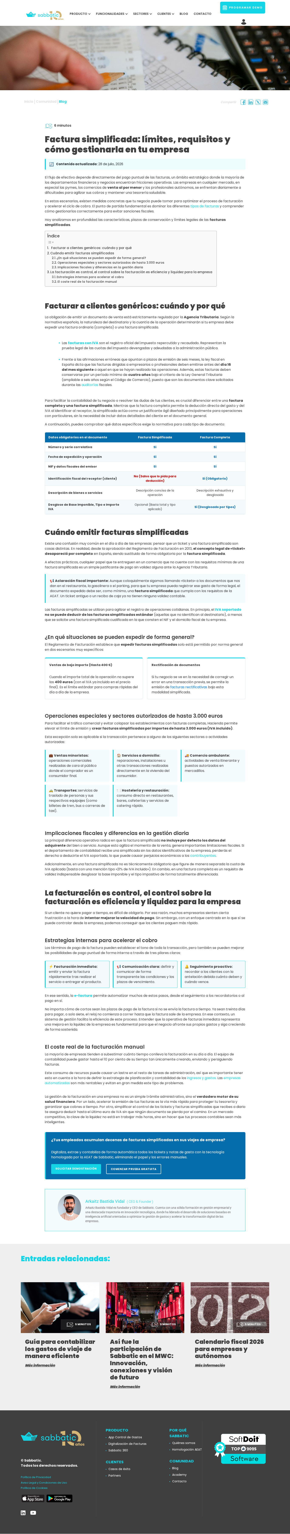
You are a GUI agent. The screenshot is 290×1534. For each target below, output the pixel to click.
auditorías (90, 384)
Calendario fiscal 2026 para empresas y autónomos (229, 1349)
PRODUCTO (78, 14)
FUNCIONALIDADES (110, 14)
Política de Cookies (34, 1488)
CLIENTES (164, 14)
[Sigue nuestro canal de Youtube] (33, 1513)
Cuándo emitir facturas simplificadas (82, 253)
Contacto (202, 14)
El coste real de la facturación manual (87, 282)
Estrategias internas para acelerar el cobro (90, 277)
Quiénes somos (183, 1443)
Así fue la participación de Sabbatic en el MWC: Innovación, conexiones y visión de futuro (141, 1360)
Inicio (28, 101)
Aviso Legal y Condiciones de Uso (44, 1483)
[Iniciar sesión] (244, 21)
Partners (114, 1475)
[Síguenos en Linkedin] (23, 1513)
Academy (179, 1475)
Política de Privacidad (36, 1477)
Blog (184, 14)
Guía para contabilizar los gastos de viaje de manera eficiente (60, 1349)
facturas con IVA (83, 343)
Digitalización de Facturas (127, 1444)
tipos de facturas (204, 206)
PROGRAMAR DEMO (245, 8)
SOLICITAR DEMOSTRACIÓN (76, 1168)
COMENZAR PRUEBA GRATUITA (133, 1169)
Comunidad (46, 101)
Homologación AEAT (187, 1449)
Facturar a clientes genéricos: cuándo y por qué (90, 248)
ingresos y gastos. (202, 1078)
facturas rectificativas (188, 687)
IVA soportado (228, 609)
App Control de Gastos (125, 1437)
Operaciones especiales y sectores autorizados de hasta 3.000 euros (111, 263)
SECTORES (141, 14)
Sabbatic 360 (118, 1450)
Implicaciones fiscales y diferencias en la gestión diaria (100, 267)
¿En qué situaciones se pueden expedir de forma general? (101, 258)
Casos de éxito (119, 1469)
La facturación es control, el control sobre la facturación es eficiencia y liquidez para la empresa (131, 272)
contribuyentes (203, 855)
